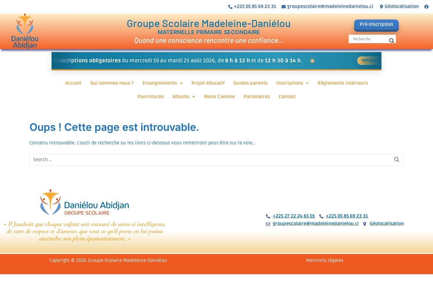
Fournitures (151, 97)
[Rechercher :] (216, 160)
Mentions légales (324, 260)
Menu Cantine (219, 97)
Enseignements (160, 83)
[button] (162, 83)
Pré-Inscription (376, 24)
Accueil (73, 83)
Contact (287, 97)
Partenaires (257, 97)
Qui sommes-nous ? (112, 83)
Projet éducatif (208, 83)
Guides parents (250, 83)
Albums (181, 97)
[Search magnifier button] (392, 41)
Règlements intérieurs (343, 83)
